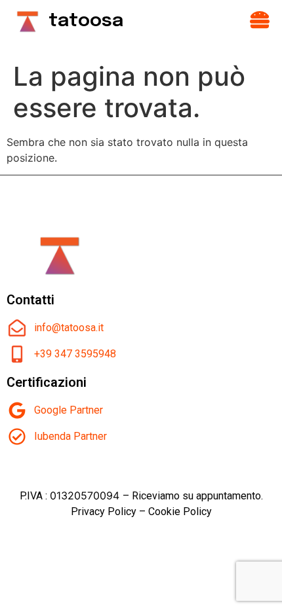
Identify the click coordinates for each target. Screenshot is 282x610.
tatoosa (86, 21)
